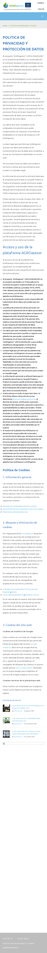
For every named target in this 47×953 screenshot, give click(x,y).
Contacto (8, 938)
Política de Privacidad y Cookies (18, 943)
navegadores (28, 533)
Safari (14, 592)
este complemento (24, 668)
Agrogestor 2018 (11, 947)
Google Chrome (10, 589)
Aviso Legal (23, 938)
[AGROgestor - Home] (17, 6)
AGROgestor (18, 711)
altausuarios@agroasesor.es (24, 399)
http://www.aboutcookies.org (15, 512)
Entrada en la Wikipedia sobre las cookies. (20, 506)
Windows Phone (32, 595)
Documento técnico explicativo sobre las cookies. (23, 509)
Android (11, 595)
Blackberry (19, 595)
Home (5, 25)
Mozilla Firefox (24, 589)
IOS (5, 595)
